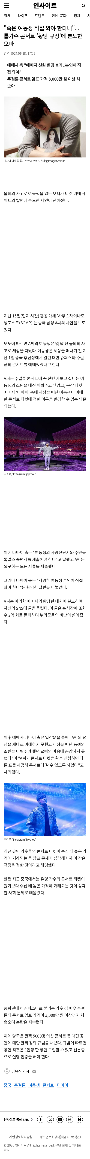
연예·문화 (59, 15)
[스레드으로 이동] (69, 1119)
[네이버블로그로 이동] (79, 1119)
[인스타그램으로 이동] (60, 1119)
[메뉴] (6, 5)
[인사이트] (45, 5)
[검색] (83, 5)
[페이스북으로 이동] (40, 1119)
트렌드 (40, 15)
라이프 (23, 15)
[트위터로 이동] (50, 1119)
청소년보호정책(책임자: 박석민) (60, 1137)
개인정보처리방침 (20, 1137)
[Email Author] (34, 1071)
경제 (7, 15)
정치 (77, 15)
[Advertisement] (45, 258)
